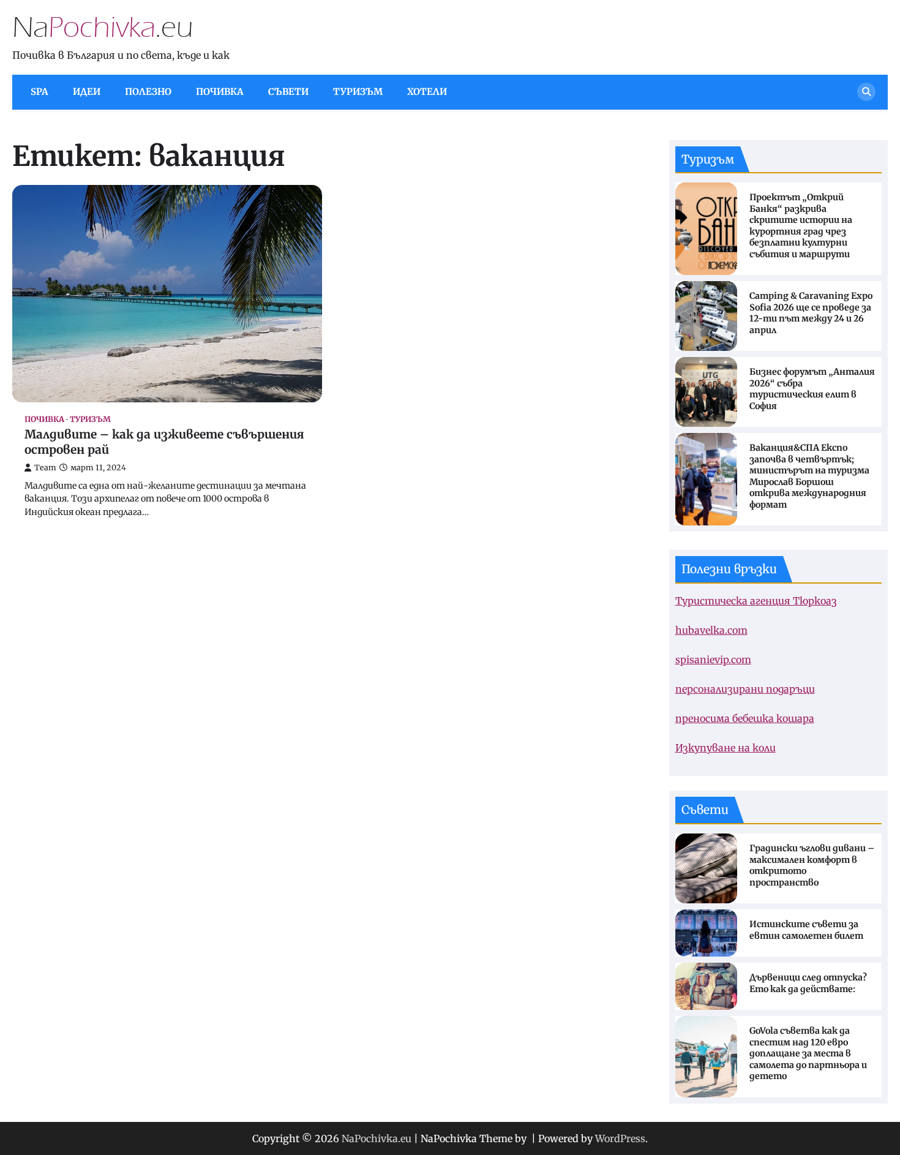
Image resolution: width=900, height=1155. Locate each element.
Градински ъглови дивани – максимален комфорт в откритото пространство (811, 865)
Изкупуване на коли (725, 748)
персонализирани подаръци (745, 689)
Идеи (86, 91)
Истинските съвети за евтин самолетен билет (806, 930)
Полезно (148, 91)
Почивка (220, 91)
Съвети (288, 91)
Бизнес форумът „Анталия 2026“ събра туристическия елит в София (812, 389)
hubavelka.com (711, 630)
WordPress (620, 1138)
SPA (39, 91)
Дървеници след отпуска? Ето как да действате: (808, 983)
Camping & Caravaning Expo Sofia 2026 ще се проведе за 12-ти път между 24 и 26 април (810, 313)
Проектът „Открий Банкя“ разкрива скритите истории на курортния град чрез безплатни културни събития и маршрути (800, 226)
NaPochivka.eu (376, 1138)
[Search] (866, 92)
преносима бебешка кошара (744, 718)
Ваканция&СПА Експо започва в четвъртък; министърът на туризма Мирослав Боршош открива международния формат (809, 476)
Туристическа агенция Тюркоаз (756, 601)
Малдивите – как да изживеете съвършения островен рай (164, 442)
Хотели (427, 91)
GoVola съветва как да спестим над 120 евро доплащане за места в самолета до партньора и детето (808, 1053)
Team (45, 467)
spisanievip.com (713, 659)
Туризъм (358, 91)
